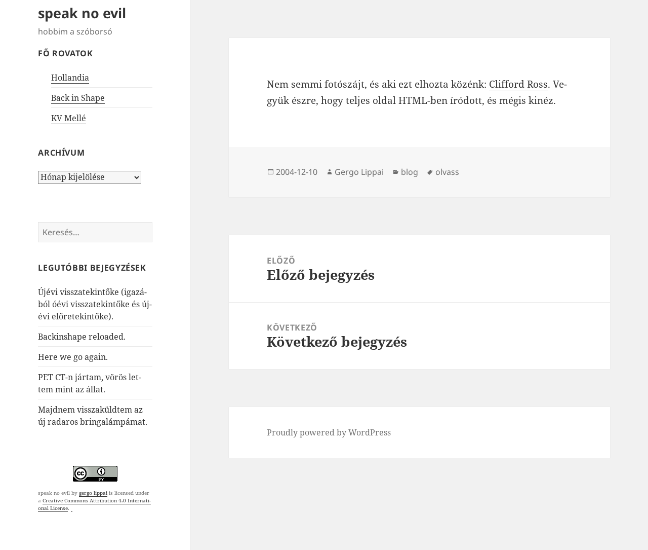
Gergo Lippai (359, 171)
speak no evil (82, 13)
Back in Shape (78, 97)
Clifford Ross (518, 84)
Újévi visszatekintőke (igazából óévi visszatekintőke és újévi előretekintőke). (95, 304)
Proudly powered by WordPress (329, 432)
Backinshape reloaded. (82, 336)
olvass (447, 171)
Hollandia (70, 77)
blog (409, 171)
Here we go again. (73, 356)
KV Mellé (68, 118)
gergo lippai (93, 492)
